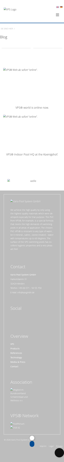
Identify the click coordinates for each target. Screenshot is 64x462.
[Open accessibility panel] (59, 452)
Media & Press (17, 361)
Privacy (59, 446)
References (16, 353)
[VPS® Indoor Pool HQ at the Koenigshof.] (32, 132)
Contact (14, 366)
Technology (16, 357)
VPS (12, 344)
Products (15, 348)
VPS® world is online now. (32, 107)
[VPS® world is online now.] (32, 85)
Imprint (43, 446)
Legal (51, 446)
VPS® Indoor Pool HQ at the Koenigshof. (32, 154)
